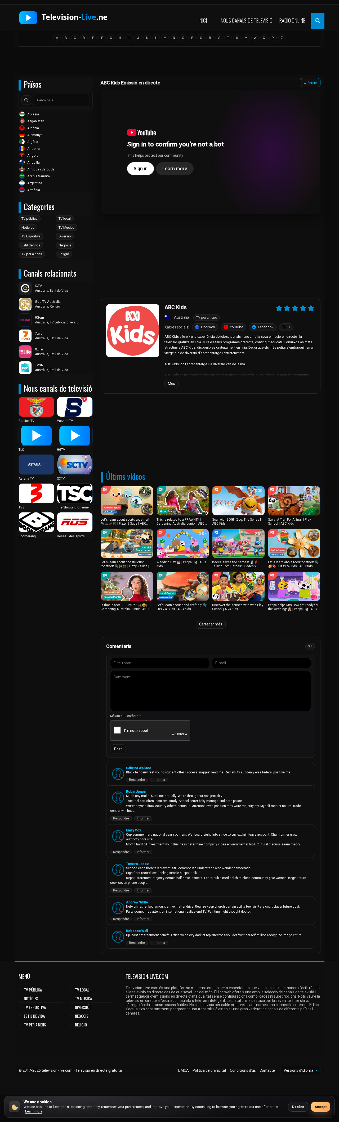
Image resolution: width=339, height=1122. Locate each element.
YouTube (236, 327)
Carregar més (210, 624)
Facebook (266, 327)
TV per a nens (31, 254)
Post (118, 749)
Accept (321, 1107)
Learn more (33, 1111)
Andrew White (137, 902)
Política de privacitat (209, 1070)
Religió (64, 254)
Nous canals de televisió (246, 20)
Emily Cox (133, 830)
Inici (202, 20)
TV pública (29, 218)
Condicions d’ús (243, 1070)
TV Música (66, 227)
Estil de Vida (30, 245)
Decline (298, 1107)
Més (171, 383)
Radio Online (292, 20)
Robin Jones (136, 792)
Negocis (65, 245)
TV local (65, 218)
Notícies (27, 227)
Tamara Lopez (137, 864)
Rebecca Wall (137, 931)
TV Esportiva (31, 236)
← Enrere (310, 83)
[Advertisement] (169, 63)
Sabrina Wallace (138, 768)
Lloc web (208, 327)
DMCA (183, 1070)
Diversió (65, 236)
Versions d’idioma (300, 1070)
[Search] (26, 100)
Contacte (267, 1070)
